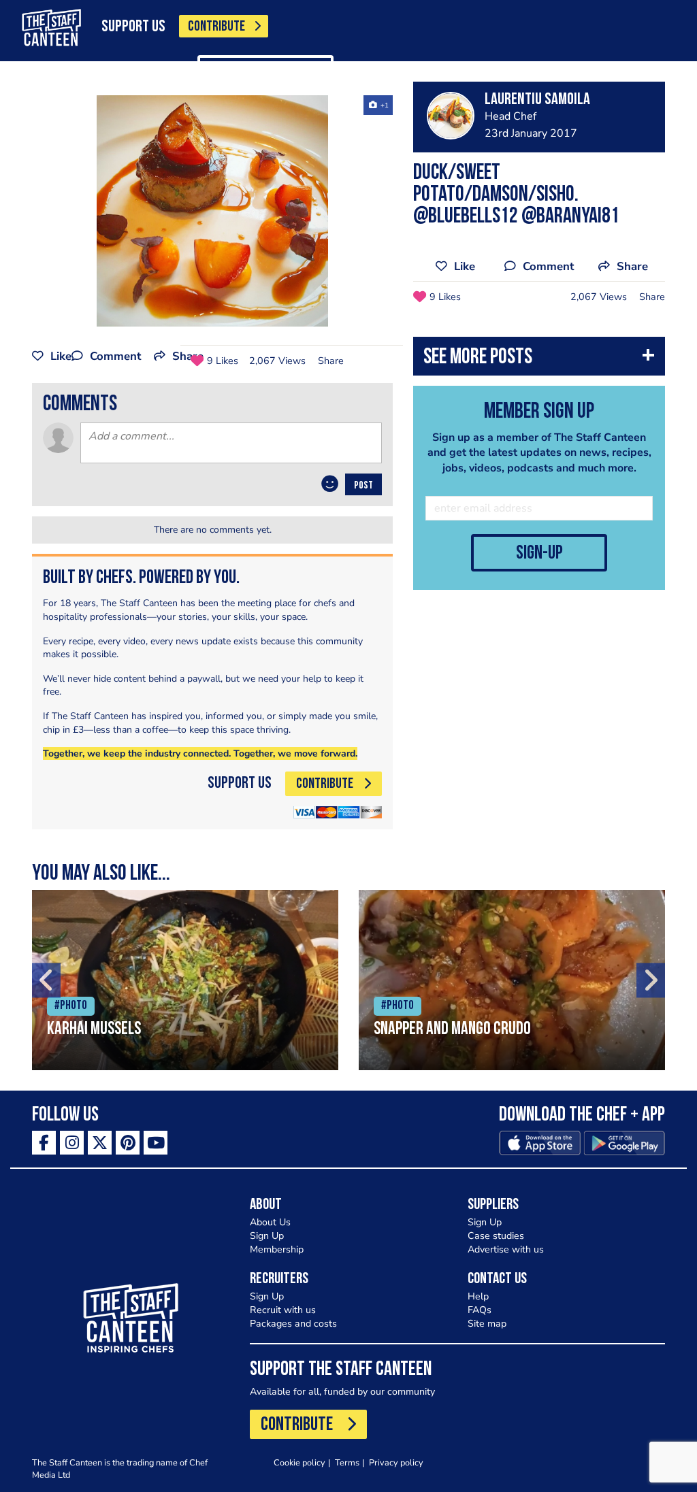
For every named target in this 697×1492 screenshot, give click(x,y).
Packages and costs (293, 1323)
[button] (539, 359)
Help (478, 1296)
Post (363, 485)
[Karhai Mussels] (185, 980)
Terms (347, 1462)
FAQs (479, 1310)
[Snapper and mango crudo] (512, 980)
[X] (100, 1143)
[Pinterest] (128, 1143)
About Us (270, 1222)
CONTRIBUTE (216, 27)
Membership (277, 1249)
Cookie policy (299, 1462)
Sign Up (267, 1235)
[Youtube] (155, 1143)
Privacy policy (396, 1462)
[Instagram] (72, 1143)
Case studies (496, 1235)
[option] (212, 211)
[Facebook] (44, 1143)
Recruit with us (283, 1310)
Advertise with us (506, 1249)
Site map (487, 1323)
